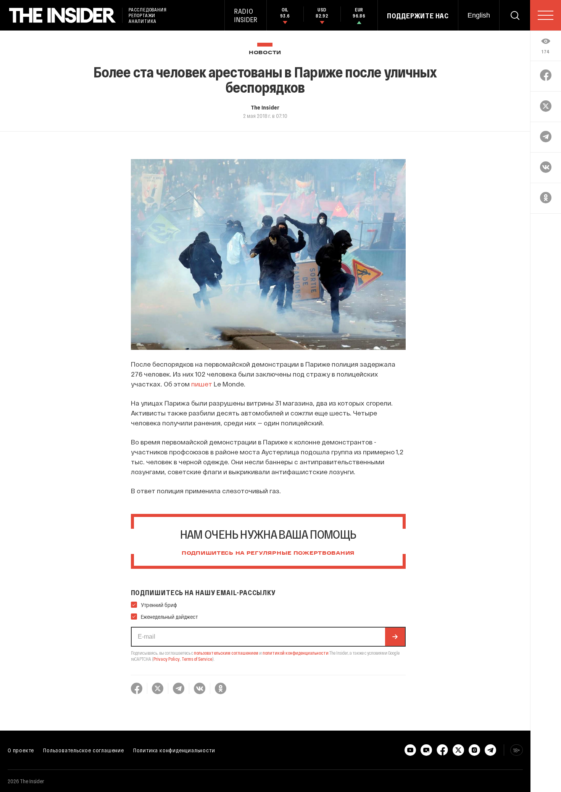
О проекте (21, 750)
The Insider (265, 107)
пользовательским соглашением (226, 652)
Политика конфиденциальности (174, 750)
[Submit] (395, 637)
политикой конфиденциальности (296, 652)
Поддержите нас (418, 15)
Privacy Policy (166, 659)
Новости (265, 53)
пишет (201, 384)
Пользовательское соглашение (83, 750)
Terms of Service (197, 659)
